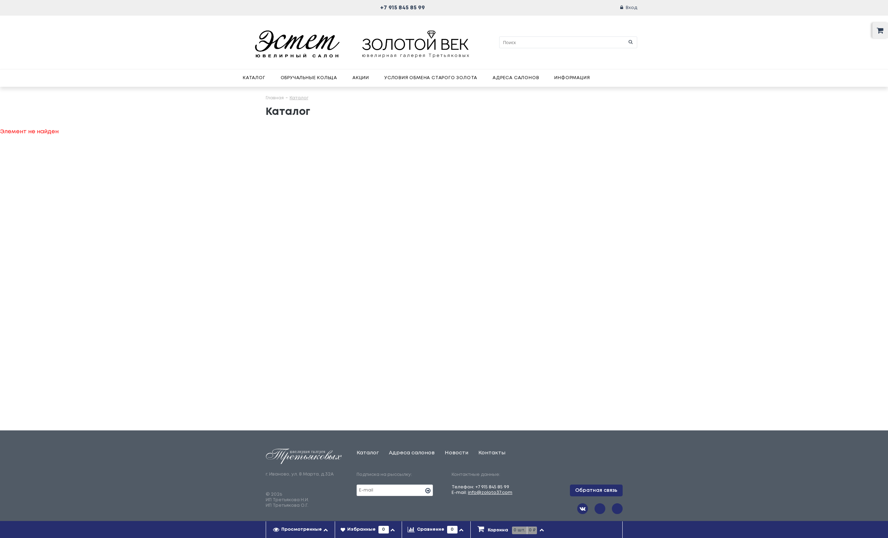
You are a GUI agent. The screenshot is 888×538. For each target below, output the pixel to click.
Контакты (491, 453)
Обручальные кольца (309, 78)
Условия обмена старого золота (430, 78)
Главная (275, 98)
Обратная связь (596, 490)
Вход (631, 8)
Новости (456, 453)
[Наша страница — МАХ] (617, 508)
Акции (360, 78)
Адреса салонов (516, 78)
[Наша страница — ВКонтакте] (582, 508)
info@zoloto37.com (490, 493)
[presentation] (300, 529)
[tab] (300, 529)
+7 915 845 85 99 (402, 7)
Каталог (254, 78)
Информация (572, 78)
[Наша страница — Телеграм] (600, 508)
